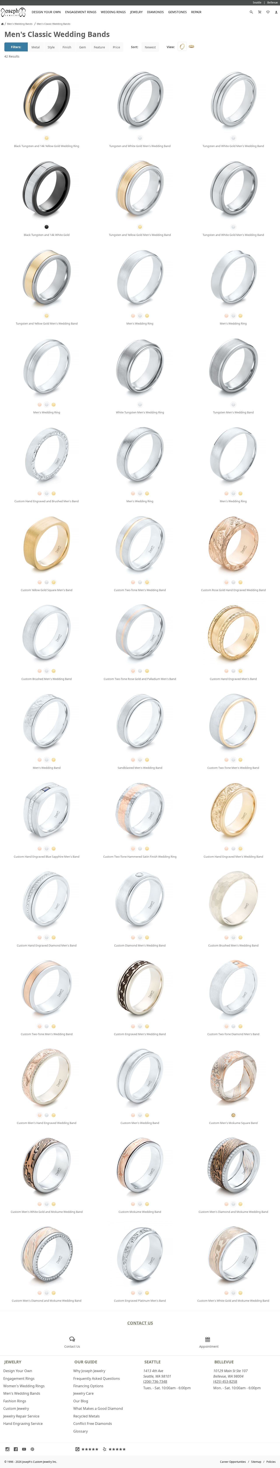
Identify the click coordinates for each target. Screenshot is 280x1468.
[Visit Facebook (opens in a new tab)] (17, 1449)
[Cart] (259, 12)
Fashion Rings (14, 1401)
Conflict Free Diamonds (92, 1423)
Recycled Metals (86, 1416)
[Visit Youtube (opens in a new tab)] (25, 1449)
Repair (196, 12)
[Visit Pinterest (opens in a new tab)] (33, 1449)
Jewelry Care (83, 1393)
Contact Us (140, 1323)
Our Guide (85, 1361)
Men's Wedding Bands (21, 1393)
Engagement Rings (80, 12)
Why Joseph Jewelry (89, 1370)
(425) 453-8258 (225, 1381)
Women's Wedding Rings (24, 1386)
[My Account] (276, 12)
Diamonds (155, 12)
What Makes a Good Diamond (98, 1408)
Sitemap (256, 1462)
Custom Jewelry (16, 1408)
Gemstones (177, 12)
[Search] (251, 12)
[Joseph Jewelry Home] (2, 24)
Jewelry (136, 12)
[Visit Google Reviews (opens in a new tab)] (87, 1449)
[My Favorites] (268, 12)
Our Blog (80, 1401)
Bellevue (224, 1361)
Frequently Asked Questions (96, 1378)
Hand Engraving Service (23, 1423)
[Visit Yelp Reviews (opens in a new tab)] (115, 1449)
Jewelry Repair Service (21, 1416)
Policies (271, 1462)
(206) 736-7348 (155, 1381)
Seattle (152, 1361)
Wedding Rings (113, 12)
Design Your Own (46, 12)
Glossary (80, 1431)
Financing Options (88, 1386)
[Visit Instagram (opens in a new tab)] (8, 1449)
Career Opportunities (233, 1462)
